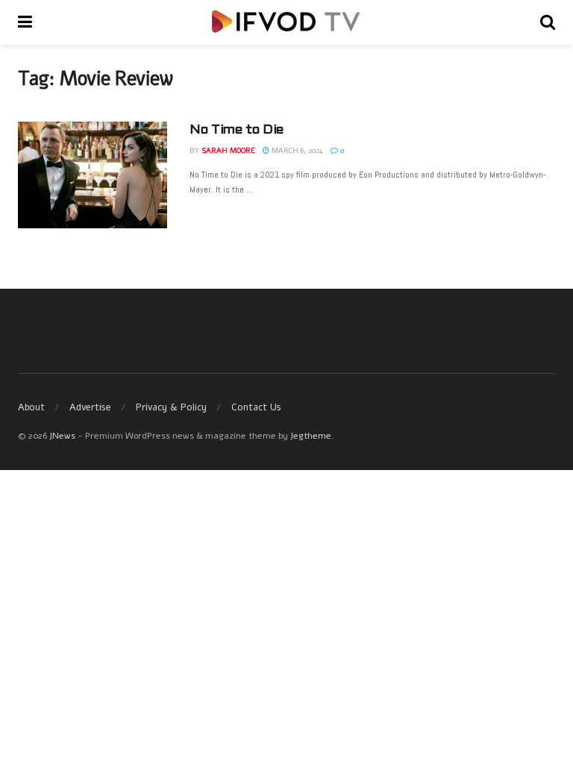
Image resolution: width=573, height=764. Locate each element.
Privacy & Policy (171, 407)
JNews (62, 436)
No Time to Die (237, 130)
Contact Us (256, 407)
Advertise (90, 407)
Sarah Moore (228, 150)
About (31, 407)
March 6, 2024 (296, 150)
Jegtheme (310, 436)
